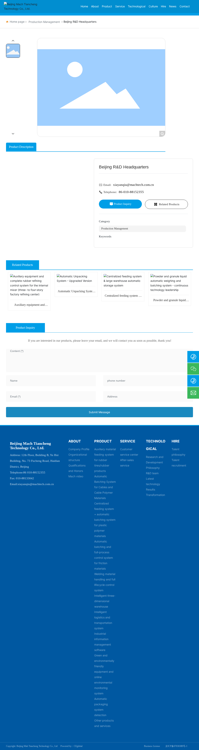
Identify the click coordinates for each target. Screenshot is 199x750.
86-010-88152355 (131, 192)
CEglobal (78, 746)
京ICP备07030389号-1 (176, 746)
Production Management (44, 21)
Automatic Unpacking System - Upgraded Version (76, 293)
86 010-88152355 (34, 472)
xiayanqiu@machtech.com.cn (133, 185)
